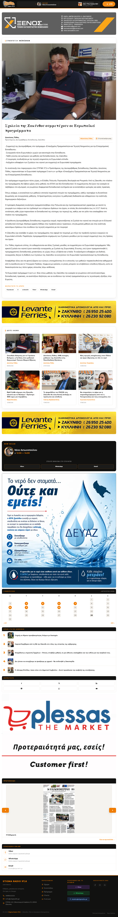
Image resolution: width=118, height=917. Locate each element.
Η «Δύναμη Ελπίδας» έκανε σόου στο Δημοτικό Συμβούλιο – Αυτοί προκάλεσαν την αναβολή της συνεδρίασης (55, 670)
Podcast (47, 899)
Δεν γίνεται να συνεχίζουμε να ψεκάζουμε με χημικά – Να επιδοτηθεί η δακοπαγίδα (44, 661)
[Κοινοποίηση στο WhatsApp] (59, 688)
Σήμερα (46, 884)
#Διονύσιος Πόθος (86, 138)
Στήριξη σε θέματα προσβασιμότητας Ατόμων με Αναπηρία (36, 635)
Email (53, 289)
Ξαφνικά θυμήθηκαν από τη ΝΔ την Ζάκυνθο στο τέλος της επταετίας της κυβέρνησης (46, 644)
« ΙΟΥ (5, 623)
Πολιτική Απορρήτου (99, 913)
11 (26, 607)
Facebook (10, 289)
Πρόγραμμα (48, 892)
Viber (34, 289)
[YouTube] (100, 885)
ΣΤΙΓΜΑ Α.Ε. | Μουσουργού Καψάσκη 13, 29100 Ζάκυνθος (21, 903)
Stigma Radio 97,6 (14, 912)
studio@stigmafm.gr (79, 899)
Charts (46, 895)
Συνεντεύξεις (48, 888)
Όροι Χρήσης (111, 913)
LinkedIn (25, 289)
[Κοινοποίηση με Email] (96, 688)
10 (10, 607)
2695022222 (10, 896)
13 (59, 607)
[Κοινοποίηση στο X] (59, 683)
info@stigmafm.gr (13, 899)
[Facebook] (95, 885)
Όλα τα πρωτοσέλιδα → (107, 839)
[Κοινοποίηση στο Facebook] (21, 683)
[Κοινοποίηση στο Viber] (21, 688)
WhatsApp (44, 289)
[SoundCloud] (105, 885)
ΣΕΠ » (112, 623)
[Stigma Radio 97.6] (9, 4)
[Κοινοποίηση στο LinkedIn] (96, 683)
